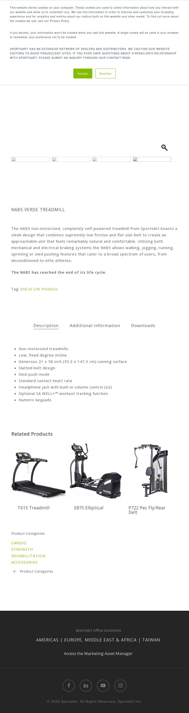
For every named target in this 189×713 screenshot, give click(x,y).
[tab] (46, 325)
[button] (165, 102)
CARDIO (19, 542)
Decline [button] (105, 73)
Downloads (143, 325)
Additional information (95, 325)
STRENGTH (22, 549)
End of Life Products (39, 289)
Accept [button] (83, 73)
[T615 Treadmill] (38, 470)
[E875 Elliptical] (95, 470)
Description (46, 325)
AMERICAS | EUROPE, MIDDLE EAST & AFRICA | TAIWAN (98, 640)
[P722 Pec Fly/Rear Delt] (149, 470)
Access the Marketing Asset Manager (98, 653)
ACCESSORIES (24, 562)
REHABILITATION (28, 555)
